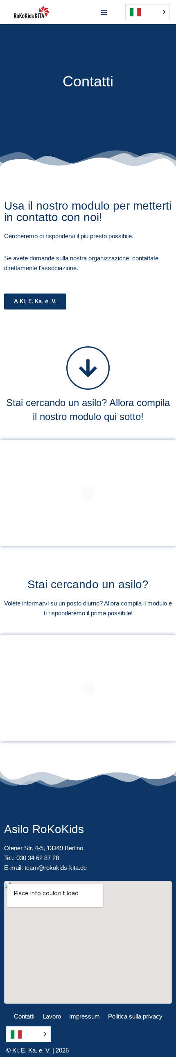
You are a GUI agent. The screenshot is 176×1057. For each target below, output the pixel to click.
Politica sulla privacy (135, 1016)
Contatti (24, 1016)
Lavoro (52, 1016)
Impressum (84, 1016)
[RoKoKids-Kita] (31, 12)
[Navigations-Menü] (104, 12)
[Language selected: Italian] (28, 1034)
